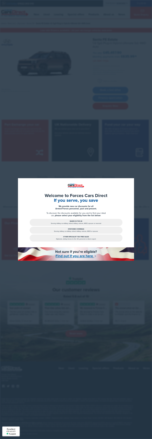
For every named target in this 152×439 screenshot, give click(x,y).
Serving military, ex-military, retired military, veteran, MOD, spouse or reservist (76, 222)
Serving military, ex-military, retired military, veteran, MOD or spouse (76, 230)
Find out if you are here (75, 256)
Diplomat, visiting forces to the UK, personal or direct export (76, 238)
